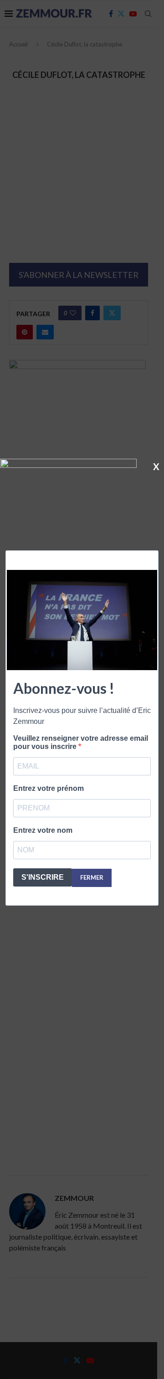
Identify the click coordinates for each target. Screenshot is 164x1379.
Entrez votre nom (42, 830)
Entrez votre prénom (48, 788)
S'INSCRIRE (42, 877)
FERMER (91, 877)
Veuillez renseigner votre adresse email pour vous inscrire (80, 742)
